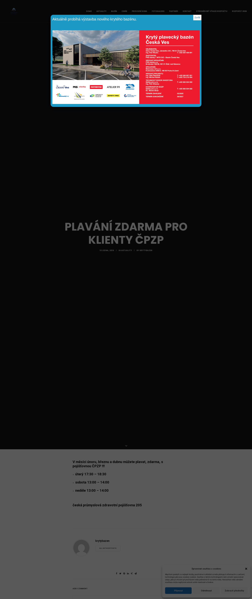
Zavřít (197, 17)
